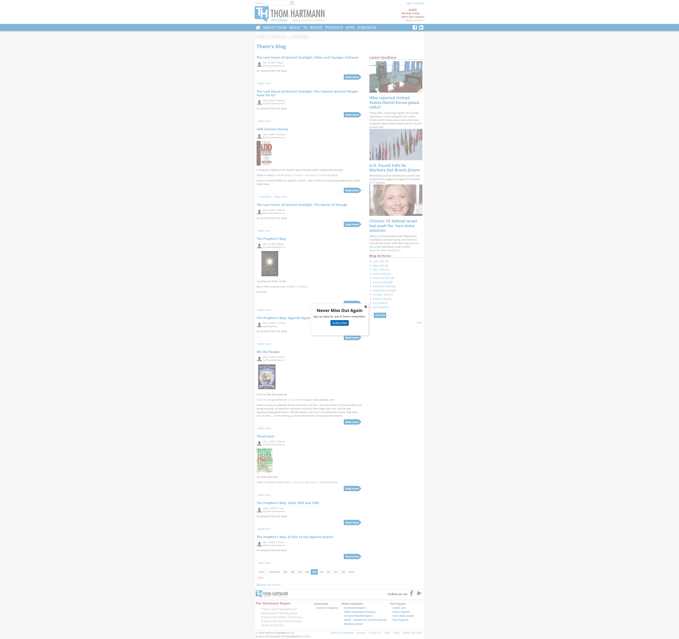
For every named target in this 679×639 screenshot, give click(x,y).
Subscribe (339, 323)
